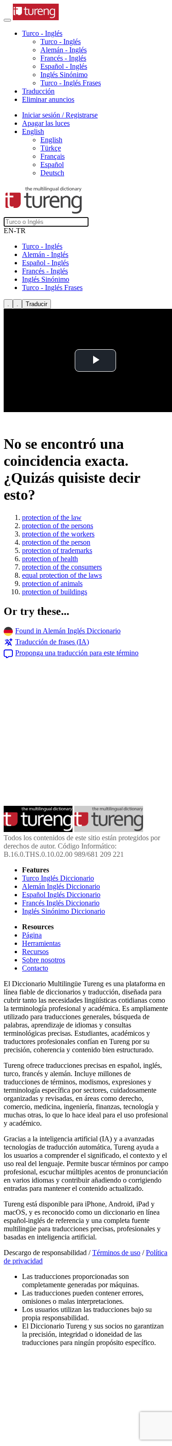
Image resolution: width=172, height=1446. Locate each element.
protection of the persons (57, 526)
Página (32, 935)
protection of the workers (58, 534)
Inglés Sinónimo (64, 74)
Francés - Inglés (63, 58)
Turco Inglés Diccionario (58, 878)
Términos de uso (116, 1252)
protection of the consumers (62, 567)
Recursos (35, 951)
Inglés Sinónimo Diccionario (63, 911)
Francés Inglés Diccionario (61, 903)
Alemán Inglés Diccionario (61, 886)
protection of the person (56, 542)
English (51, 140)
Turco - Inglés (60, 41)
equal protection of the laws (62, 575)
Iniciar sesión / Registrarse (60, 115)
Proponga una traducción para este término (77, 653)
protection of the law (52, 517)
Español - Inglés (63, 66)
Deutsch (52, 173)
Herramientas (41, 943)
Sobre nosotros (43, 960)
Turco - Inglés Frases (70, 83)
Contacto (35, 968)
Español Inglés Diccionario (61, 895)
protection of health (50, 559)
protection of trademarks (57, 550)
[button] (42, 33)
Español (52, 164)
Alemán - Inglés (63, 50)
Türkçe (50, 148)
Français (52, 156)
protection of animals (52, 583)
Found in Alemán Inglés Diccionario (68, 631)
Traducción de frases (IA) (52, 642)
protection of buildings (54, 592)
